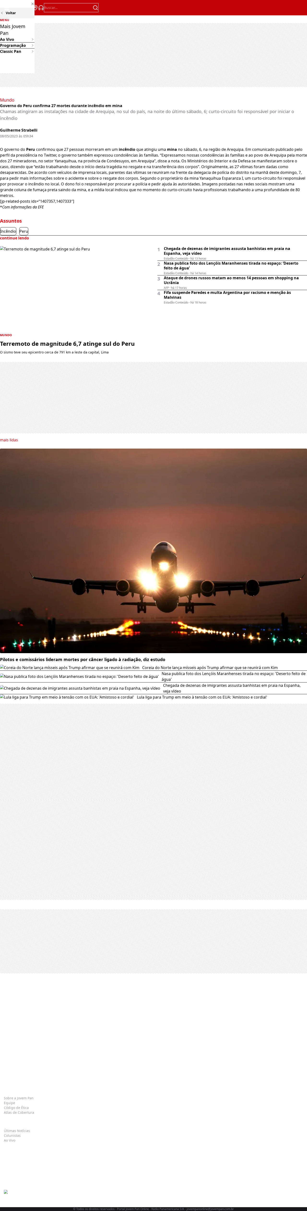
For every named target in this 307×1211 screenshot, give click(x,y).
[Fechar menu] (17, 4)
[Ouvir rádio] (41, 8)
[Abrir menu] (7, 7)
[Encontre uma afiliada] (35, 8)
